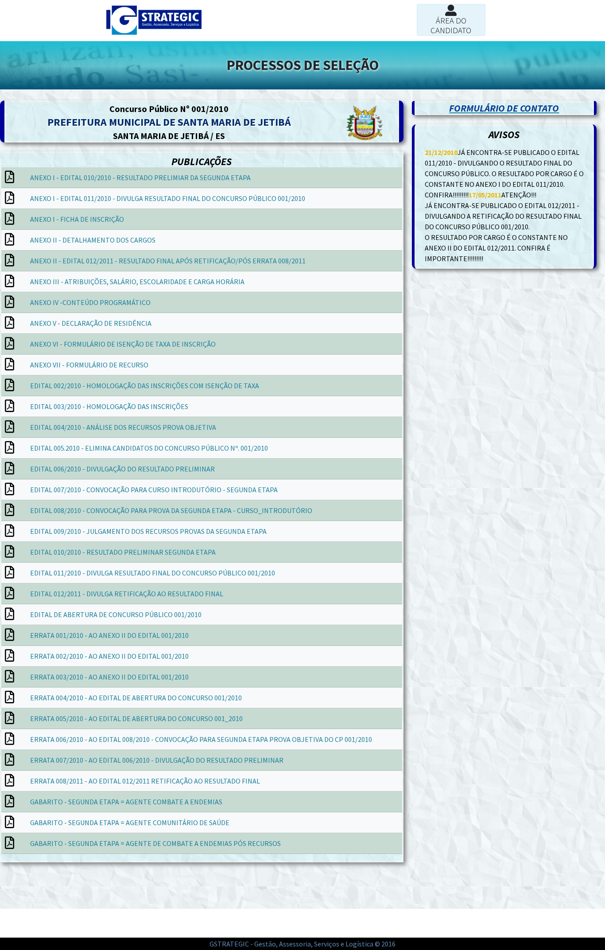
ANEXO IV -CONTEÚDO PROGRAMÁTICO (90, 302)
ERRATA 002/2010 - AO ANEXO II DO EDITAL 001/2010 (109, 656)
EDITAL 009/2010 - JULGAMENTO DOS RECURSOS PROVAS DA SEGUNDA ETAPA (148, 531)
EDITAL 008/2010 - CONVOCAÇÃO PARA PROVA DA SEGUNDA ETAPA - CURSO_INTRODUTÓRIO (171, 510)
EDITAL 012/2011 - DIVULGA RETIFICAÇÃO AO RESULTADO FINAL (126, 593)
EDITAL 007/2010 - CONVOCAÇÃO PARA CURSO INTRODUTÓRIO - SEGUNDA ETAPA (154, 489)
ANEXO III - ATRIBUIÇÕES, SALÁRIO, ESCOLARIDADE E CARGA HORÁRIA (137, 281)
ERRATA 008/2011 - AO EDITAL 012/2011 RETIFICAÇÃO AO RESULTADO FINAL (145, 780)
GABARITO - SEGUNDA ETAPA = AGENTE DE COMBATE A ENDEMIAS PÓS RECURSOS (155, 843)
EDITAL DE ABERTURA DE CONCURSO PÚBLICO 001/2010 (116, 614)
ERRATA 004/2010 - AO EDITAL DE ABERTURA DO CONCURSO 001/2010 (136, 697)
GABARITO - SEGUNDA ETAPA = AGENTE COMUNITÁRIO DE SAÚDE (129, 822)
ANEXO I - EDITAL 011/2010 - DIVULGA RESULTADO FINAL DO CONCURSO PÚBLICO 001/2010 (167, 198)
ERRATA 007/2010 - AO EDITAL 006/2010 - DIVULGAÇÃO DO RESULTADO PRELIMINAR (156, 760)
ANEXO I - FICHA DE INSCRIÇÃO (77, 219)
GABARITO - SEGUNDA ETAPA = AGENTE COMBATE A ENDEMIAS (126, 801)
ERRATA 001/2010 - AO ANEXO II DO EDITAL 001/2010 (109, 635)
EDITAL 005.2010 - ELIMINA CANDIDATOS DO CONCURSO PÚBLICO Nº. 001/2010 (149, 448)
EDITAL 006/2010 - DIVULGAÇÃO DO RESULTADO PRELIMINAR (122, 468)
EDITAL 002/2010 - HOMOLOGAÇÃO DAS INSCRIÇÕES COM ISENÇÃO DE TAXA (144, 385)
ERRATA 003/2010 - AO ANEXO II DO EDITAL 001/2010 (109, 676)
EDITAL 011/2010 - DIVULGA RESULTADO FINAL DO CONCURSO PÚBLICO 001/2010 (152, 572)
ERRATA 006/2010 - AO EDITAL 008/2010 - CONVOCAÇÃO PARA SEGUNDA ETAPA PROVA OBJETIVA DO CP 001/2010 (201, 739)
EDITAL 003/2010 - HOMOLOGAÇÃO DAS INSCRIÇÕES (109, 406)
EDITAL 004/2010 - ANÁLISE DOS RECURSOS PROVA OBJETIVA (123, 427)
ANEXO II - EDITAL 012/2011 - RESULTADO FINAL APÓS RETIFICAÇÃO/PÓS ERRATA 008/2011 (168, 260)
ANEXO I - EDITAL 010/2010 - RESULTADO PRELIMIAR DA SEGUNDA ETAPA (140, 177)
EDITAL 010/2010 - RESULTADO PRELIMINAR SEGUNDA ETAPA (123, 552)
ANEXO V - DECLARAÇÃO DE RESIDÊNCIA (90, 323)
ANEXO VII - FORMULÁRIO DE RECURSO (89, 364)
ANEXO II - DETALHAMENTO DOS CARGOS (92, 240)
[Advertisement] (101, 884)
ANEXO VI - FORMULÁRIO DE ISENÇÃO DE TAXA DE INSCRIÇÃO (123, 344)
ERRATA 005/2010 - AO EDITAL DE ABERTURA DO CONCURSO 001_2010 (136, 718)
